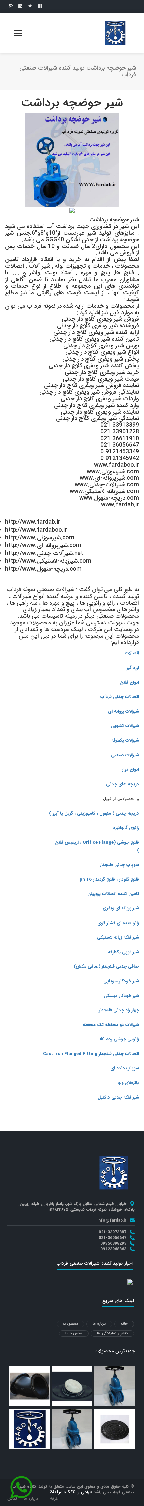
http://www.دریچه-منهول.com (43, 569)
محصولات (70, 1324)
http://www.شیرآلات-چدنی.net (44, 553)
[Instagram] (11, 6)
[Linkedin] (20, 6)
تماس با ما (73, 1333)
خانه (124, 1324)
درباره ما (99, 1324)
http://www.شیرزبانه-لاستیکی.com (48, 561)
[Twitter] (30, 6)
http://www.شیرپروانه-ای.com (43, 545)
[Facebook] (40, 6)
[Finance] (115, 32)
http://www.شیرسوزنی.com (39, 537)
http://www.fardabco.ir (36, 530)
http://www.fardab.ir (32, 522)
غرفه (54, 1498)
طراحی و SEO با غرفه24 (71, 1492)
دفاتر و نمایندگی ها (112, 1333)
